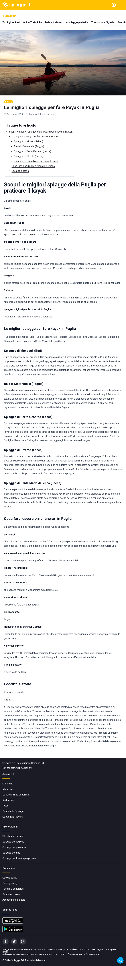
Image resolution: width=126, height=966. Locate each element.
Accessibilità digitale (13, 899)
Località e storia (20, 170)
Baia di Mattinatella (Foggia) (29, 146)
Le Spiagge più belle (76, 22)
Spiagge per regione (13, 841)
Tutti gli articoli (11, 22)
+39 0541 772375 (57, 954)
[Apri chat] (120, 960)
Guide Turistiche (32, 22)
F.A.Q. (5, 805)
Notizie (8, 102)
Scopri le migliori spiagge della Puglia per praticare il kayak (41, 131)
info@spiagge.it (73, 954)
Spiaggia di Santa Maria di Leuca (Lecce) (36, 161)
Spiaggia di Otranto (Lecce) (28, 156)
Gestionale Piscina (12, 816)
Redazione (8, 800)
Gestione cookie (11, 894)
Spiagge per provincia (14, 847)
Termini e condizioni (13, 888)
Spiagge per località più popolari (19, 858)
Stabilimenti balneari (13, 836)
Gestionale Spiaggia (13, 811)
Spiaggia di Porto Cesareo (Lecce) (32, 151)
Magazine (7, 789)
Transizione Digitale (102, 22)
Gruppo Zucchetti (23, 768)
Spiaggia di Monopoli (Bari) (28, 141)
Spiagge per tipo (11, 852)
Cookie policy (9, 877)
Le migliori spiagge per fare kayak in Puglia (35, 136)
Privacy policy (10, 883)
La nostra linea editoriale (15, 794)
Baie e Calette (53, 22)
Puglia (7, 699)
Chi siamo (7, 783)
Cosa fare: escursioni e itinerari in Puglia (33, 166)
